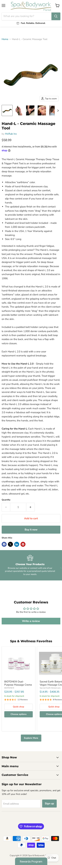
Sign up (49, 803)
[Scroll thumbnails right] (57, 110)
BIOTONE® (9, 688)
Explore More (31, 738)
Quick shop (18, 706)
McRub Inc (11, 133)
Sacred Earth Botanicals (50, 688)
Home (5, 39)
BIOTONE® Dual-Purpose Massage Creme (18, 683)
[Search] (55, 16)
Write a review (31, 621)
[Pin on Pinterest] (23, 544)
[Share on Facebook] (4, 544)
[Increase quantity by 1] (30, 507)
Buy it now (31, 529)
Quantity (6, 500)
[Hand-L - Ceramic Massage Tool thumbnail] (7, 110)
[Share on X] (10, 544)
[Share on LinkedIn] (16, 544)
